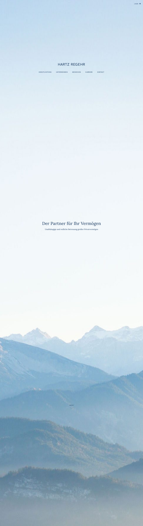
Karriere (89, 72)
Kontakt (100, 72)
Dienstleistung (45, 72)
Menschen (76, 72)
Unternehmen (62, 72)
